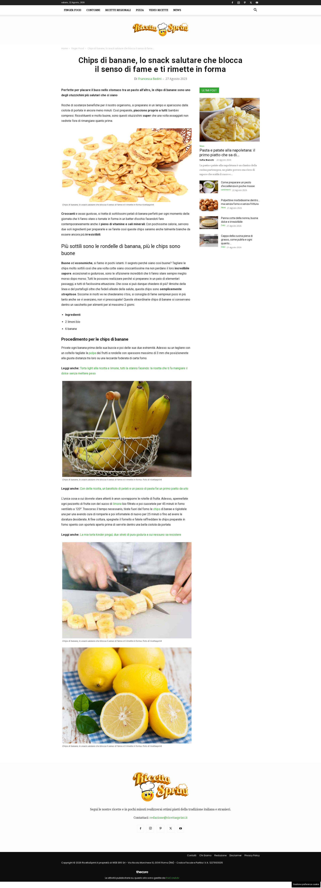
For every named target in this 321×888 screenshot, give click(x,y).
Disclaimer (235, 855)
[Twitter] (251, 2)
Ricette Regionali (118, 10)
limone (117, 504)
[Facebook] (232, 2)
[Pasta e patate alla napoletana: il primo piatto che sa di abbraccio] (230, 120)
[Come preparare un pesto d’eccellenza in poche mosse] (209, 187)
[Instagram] (238, 2)
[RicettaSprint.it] (160, 30)
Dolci (223, 225)
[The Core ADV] (142, 873)
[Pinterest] (244, 2)
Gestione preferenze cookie (306, 884)
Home (64, 48)
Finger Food (72, 10)
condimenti (226, 190)
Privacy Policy (252, 855)
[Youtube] (257, 2)
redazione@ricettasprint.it (168, 817)
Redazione (220, 855)
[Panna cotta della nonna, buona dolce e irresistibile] (209, 222)
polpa (92, 353)
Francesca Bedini (149, 79)
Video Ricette (158, 10)
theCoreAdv (172, 877)
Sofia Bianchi (207, 159)
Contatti (191, 855)
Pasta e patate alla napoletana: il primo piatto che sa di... (227, 152)
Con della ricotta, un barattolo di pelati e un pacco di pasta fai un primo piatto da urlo (134, 488)
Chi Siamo (205, 855)
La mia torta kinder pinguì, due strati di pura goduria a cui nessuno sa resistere (130, 534)
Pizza (140, 10)
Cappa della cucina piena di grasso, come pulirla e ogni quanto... (237, 239)
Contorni (93, 10)
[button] (255, 10)
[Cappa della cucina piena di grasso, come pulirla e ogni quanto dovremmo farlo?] (209, 240)
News (177, 10)
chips (156, 509)
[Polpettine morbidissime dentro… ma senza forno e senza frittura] (209, 204)
